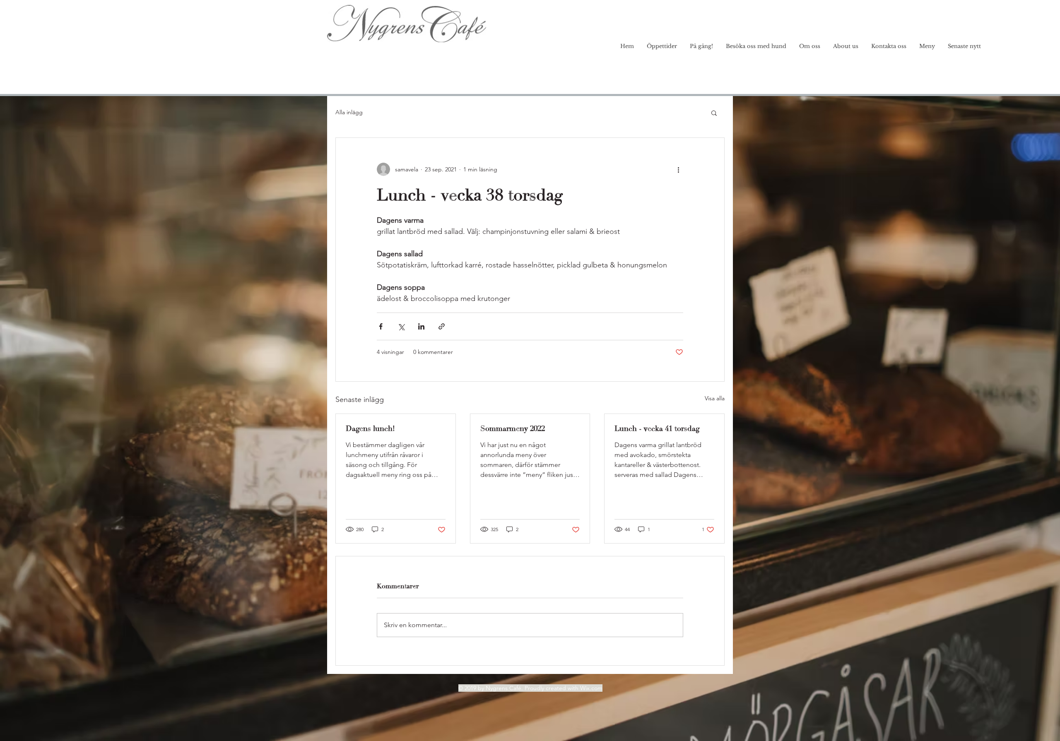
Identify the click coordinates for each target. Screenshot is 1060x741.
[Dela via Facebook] (381, 326)
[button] (714, 112)
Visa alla (715, 398)
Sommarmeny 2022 (512, 428)
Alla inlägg (349, 112)
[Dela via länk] (442, 326)
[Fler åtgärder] (678, 169)
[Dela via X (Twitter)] (401, 326)
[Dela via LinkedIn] (421, 326)
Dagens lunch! (370, 428)
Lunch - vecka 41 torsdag (656, 428)
